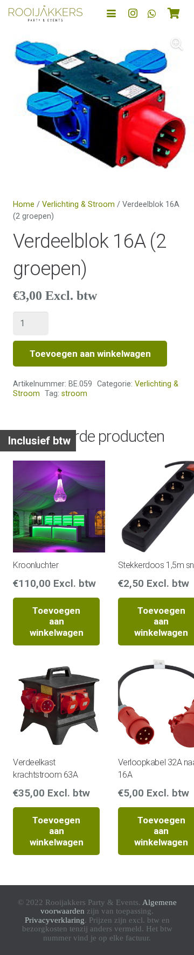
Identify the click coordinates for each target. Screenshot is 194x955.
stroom (74, 393)
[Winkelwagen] (173, 13)
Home (23, 204)
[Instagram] (132, 13)
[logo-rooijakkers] (45, 13)
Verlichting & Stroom (78, 204)
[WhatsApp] (152, 13)
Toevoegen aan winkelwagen (90, 353)
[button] (111, 13)
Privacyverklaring (55, 920)
